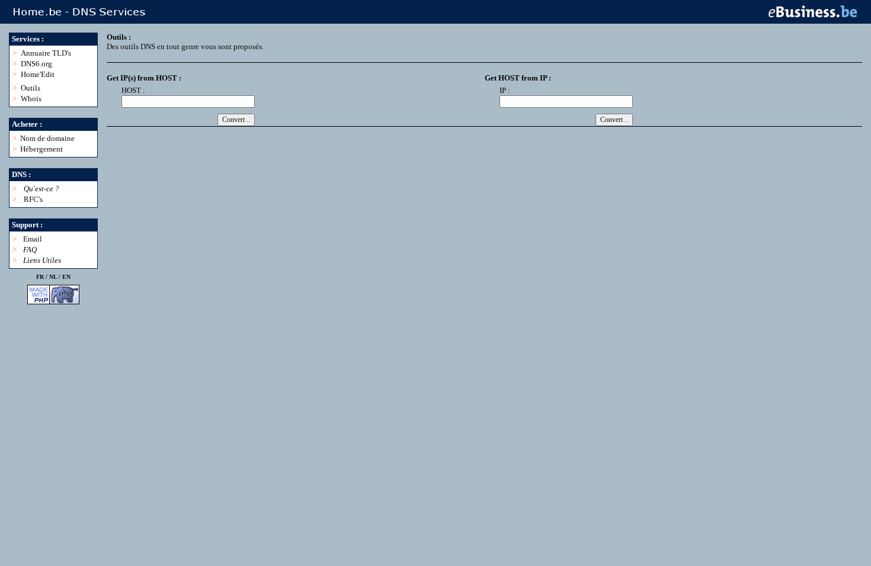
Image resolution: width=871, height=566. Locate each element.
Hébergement (41, 148)
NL (53, 277)
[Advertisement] (322, 164)
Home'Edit (38, 74)
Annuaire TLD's (46, 53)
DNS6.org (36, 63)
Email (32, 238)
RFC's (33, 199)
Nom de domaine (47, 138)
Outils (30, 87)
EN (66, 277)
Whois (31, 98)
